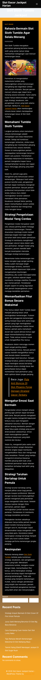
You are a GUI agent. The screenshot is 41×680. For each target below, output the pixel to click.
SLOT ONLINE (9, 24)
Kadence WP (29, 674)
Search (5, 597)
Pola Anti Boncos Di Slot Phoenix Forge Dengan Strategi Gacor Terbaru (21, 387)
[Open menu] (37, 4)
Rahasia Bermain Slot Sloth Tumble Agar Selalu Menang (19, 33)
